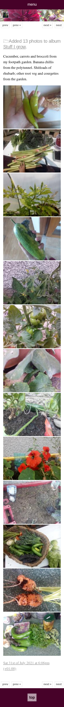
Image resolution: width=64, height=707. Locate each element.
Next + (47, 25)
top (32, 697)
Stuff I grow (14, 46)
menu (32, 4)
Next (59, 25)
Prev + (17, 25)
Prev (5, 25)
